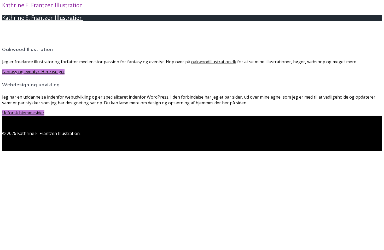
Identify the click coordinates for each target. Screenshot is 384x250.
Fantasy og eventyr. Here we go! (33, 72)
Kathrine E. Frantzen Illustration (42, 5)
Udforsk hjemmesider (23, 113)
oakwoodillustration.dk (213, 62)
